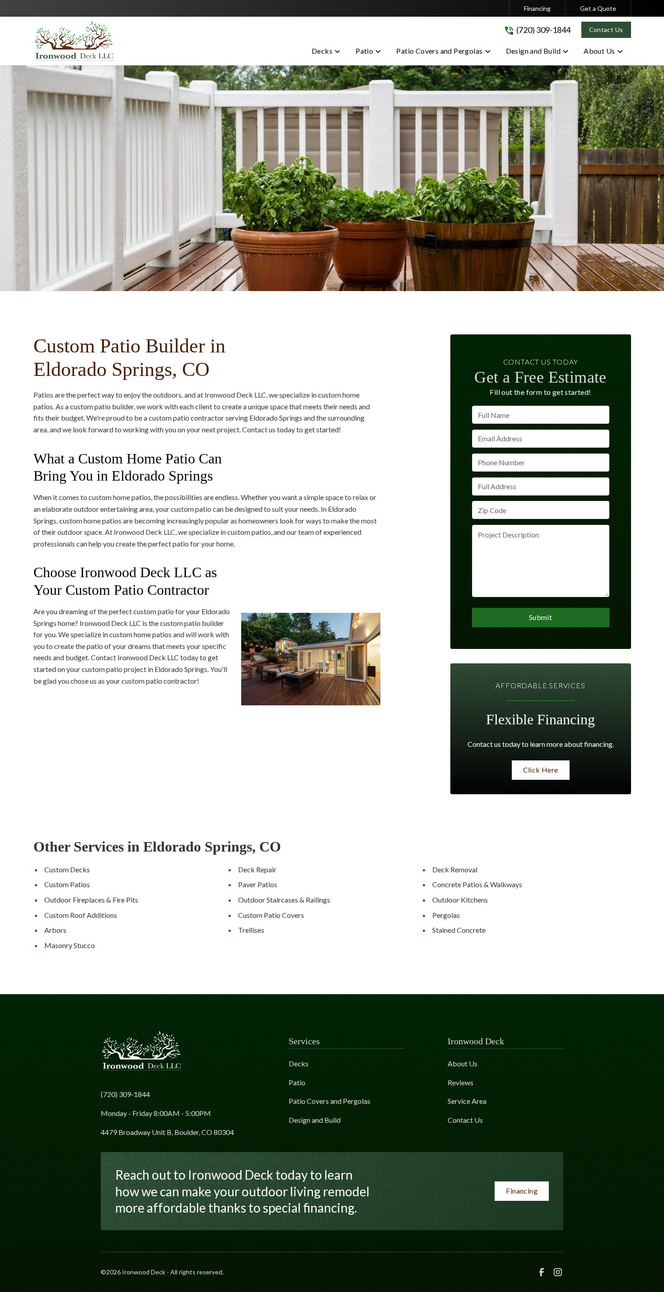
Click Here (540, 769)
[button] (326, 53)
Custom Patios (67, 884)
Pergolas (446, 915)
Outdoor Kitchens (460, 899)
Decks (299, 1063)
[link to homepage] (74, 40)
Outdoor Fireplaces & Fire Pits (91, 899)
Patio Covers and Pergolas (329, 1101)
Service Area (467, 1101)
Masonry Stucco (69, 945)
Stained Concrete (459, 930)
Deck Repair (257, 869)
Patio (297, 1082)
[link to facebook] (541, 1272)
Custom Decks (67, 869)
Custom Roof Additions (80, 915)
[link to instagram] (557, 1272)
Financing (537, 8)
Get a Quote (598, 8)
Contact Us (606, 29)
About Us (462, 1063)
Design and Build (315, 1120)
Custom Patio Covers (271, 915)
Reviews (460, 1082)
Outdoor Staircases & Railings (284, 899)
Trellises (251, 930)
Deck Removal (454, 869)
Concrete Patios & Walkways (477, 884)
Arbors (55, 930)
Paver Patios (257, 884)
